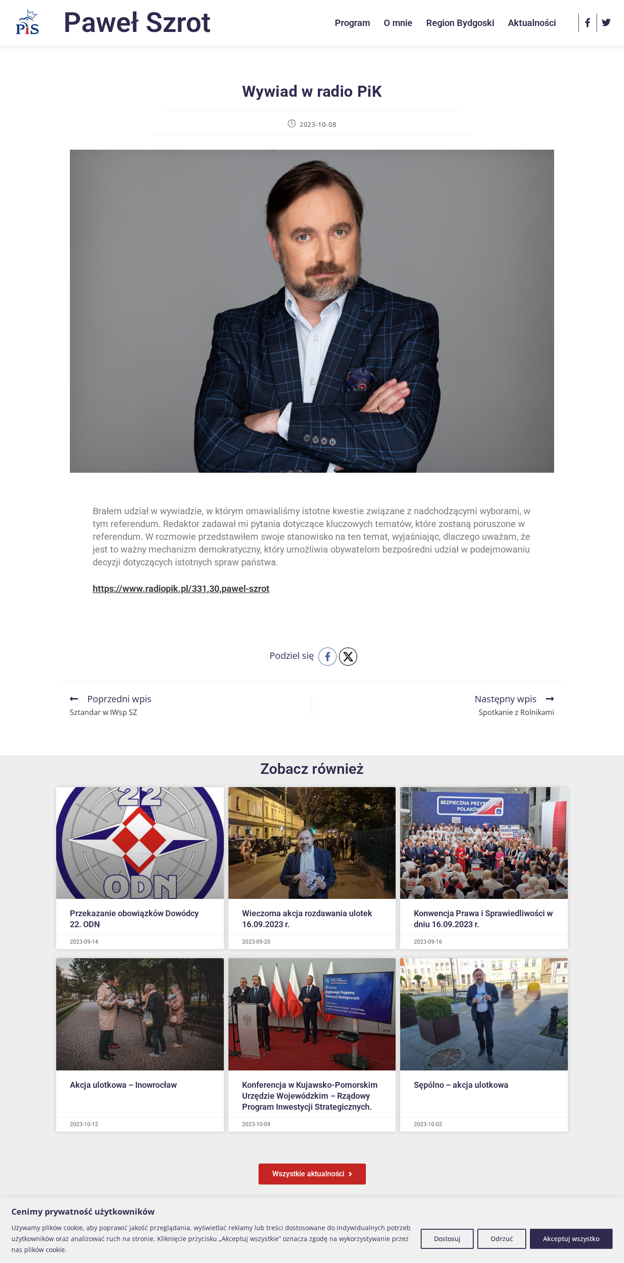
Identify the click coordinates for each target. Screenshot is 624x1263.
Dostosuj (447, 1238)
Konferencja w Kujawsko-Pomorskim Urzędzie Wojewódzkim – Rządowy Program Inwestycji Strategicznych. (310, 1096)
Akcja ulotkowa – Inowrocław (123, 1085)
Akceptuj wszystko (571, 1238)
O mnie (398, 22)
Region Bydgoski (460, 22)
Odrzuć (502, 1238)
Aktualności (532, 22)
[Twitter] (606, 23)
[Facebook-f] (587, 23)
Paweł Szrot (137, 22)
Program (352, 22)
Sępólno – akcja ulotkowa (461, 1085)
